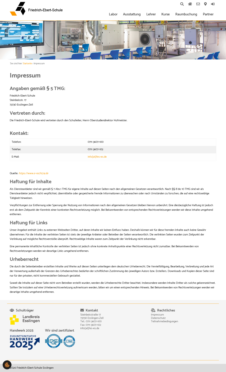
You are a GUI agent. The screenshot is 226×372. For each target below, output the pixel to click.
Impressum (157, 314)
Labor (113, 14)
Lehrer (151, 14)
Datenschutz (158, 318)
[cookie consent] (7, 364)
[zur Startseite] (37, 8)
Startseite (27, 63)
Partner (208, 14)
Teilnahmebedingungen (164, 321)
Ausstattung (132, 14)
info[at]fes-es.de (97, 156)
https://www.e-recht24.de (33, 173)
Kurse (165, 14)
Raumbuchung (186, 14)
